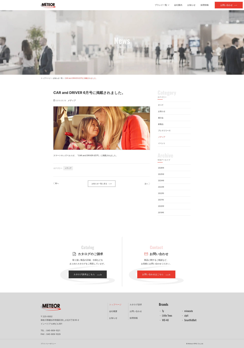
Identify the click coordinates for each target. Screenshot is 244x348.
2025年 (161, 174)
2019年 (161, 212)
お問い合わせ (226, 5)
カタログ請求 (136, 304)
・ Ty (161, 311)
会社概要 (113, 311)
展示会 (160, 118)
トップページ (46, 78)
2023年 (161, 187)
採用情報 (205, 5)
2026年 (161, 168)
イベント (161, 143)
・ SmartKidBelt (188, 320)
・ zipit (184, 315)
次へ (146, 184)
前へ (57, 183)
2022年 (161, 193)
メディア (68, 168)
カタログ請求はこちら (84, 274)
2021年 (161, 200)
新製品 (160, 124)
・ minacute (187, 311)
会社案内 (178, 5)
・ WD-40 (164, 320)
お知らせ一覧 (58, 78)
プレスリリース (164, 130)
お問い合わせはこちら (153, 274)
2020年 (161, 206)
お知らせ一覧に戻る (99, 184)
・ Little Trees (165, 315)
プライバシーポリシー (48, 344)
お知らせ (191, 5)
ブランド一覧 (161, 5)
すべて (160, 105)
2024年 (161, 180)
